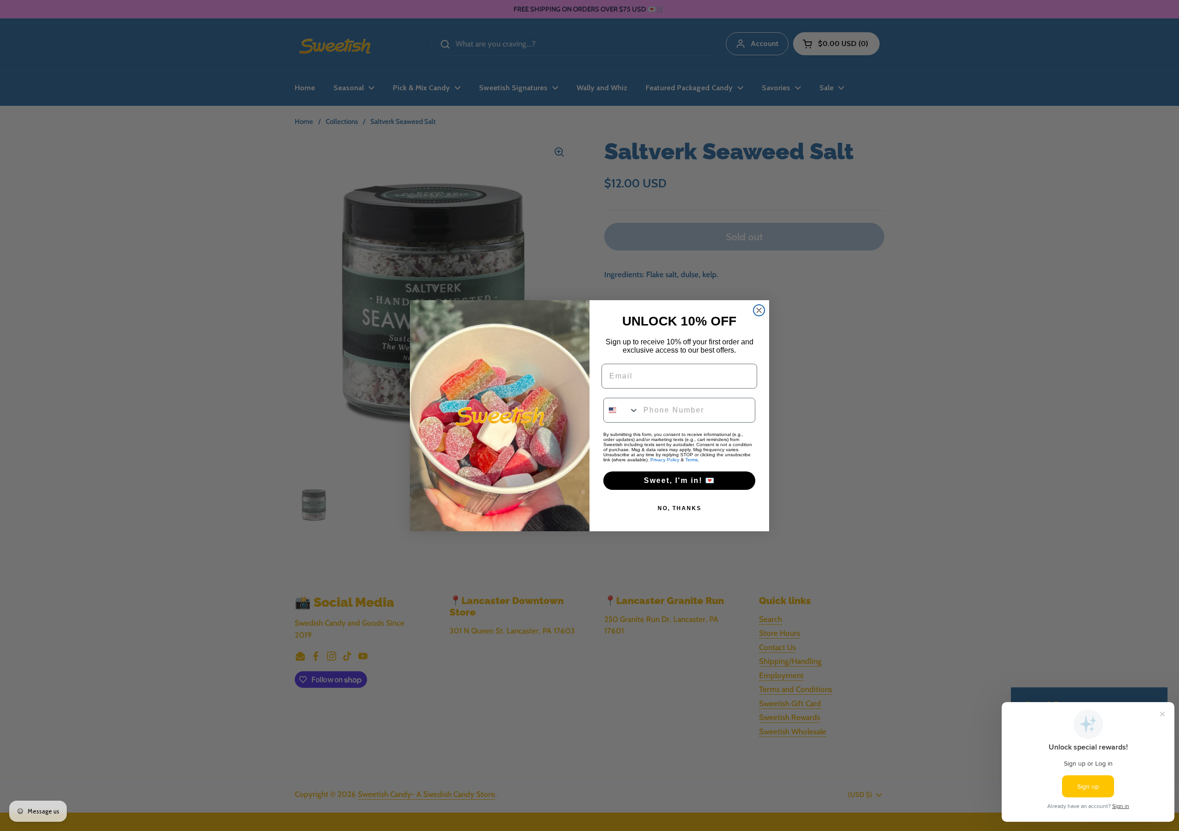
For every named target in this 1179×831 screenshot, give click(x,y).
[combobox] (621, 410)
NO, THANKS (679, 508)
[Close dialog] (759, 310)
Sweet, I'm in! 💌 (679, 480)
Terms (691, 459)
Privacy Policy (664, 459)
